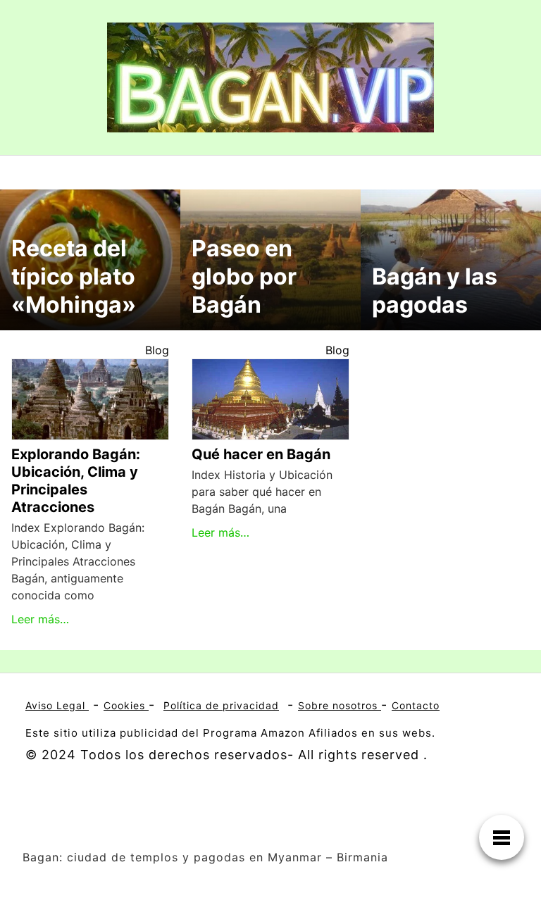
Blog (157, 350)
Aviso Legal (57, 705)
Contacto (416, 705)
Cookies (126, 705)
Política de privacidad (221, 705)
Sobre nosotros (339, 705)
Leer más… (40, 619)
